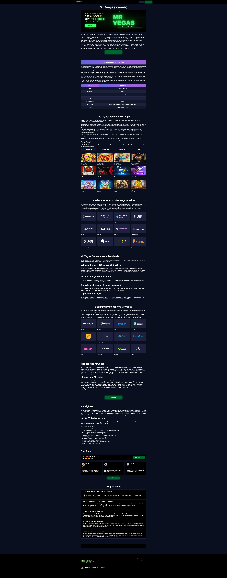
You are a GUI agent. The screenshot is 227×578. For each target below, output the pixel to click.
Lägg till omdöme (139, 457)
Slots (137, 149)
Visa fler (113, 477)
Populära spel (88, 149)
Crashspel (121, 149)
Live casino (104, 149)
